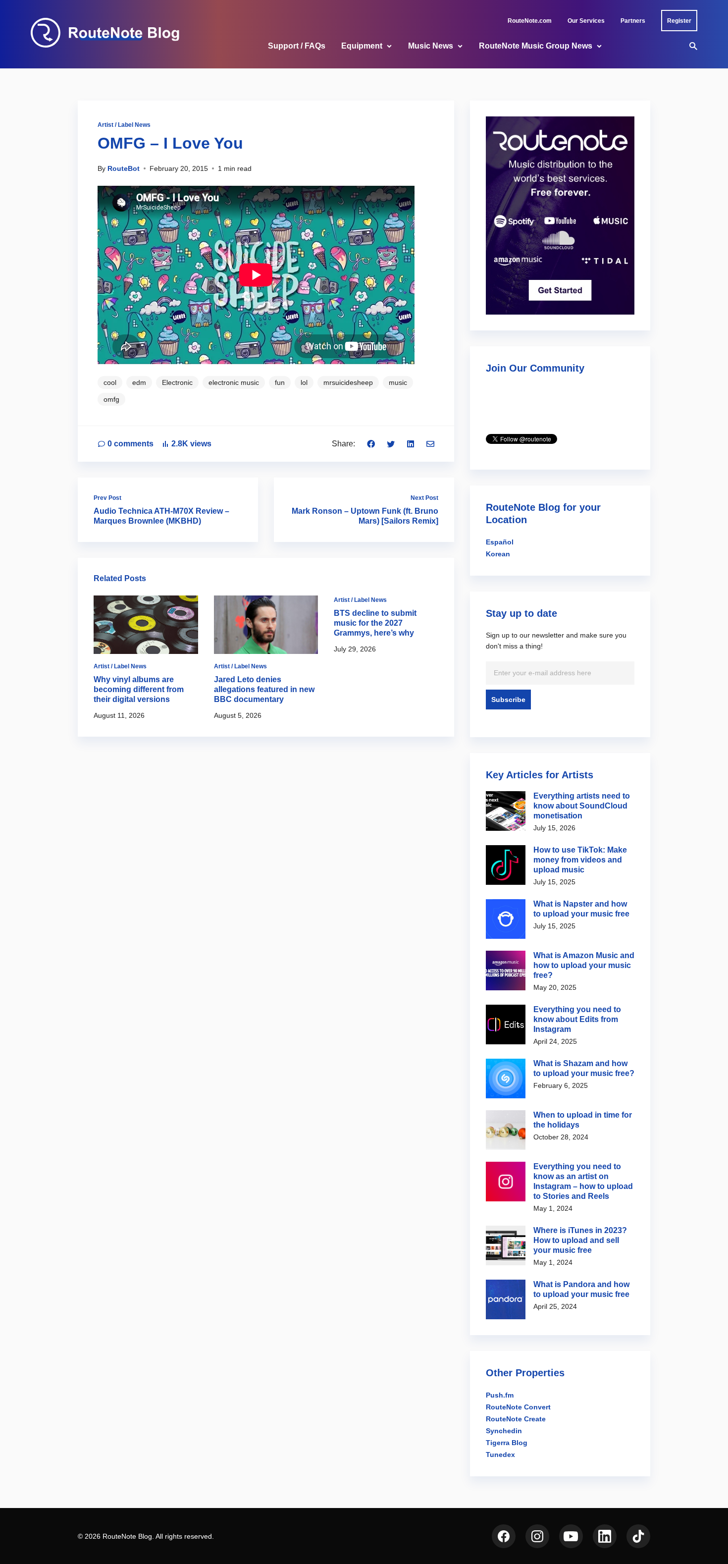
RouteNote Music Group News (535, 46)
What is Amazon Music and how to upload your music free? (583, 965)
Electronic (177, 382)
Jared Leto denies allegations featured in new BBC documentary (264, 689)
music (398, 382)
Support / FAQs (296, 46)
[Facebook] (371, 443)
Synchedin (504, 1431)
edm (139, 382)
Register (679, 20)
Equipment (361, 46)
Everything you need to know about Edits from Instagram (577, 1019)
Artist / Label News (124, 124)
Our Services (586, 20)
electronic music (233, 382)
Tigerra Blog (506, 1443)
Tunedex (500, 1454)
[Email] (430, 443)
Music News (430, 46)
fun (280, 382)
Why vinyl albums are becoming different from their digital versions (139, 689)
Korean (498, 554)
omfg (111, 399)
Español (500, 542)
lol (304, 382)
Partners (633, 20)
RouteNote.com (530, 20)
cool (110, 382)
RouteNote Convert (518, 1407)
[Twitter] (391, 443)
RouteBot (123, 168)
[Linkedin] (411, 443)
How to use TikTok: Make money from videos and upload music (580, 860)
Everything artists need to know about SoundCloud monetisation (581, 806)
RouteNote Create (516, 1419)
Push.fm (500, 1395)
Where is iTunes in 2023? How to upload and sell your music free (580, 1240)
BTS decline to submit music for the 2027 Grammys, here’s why (375, 623)
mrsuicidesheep (348, 382)
